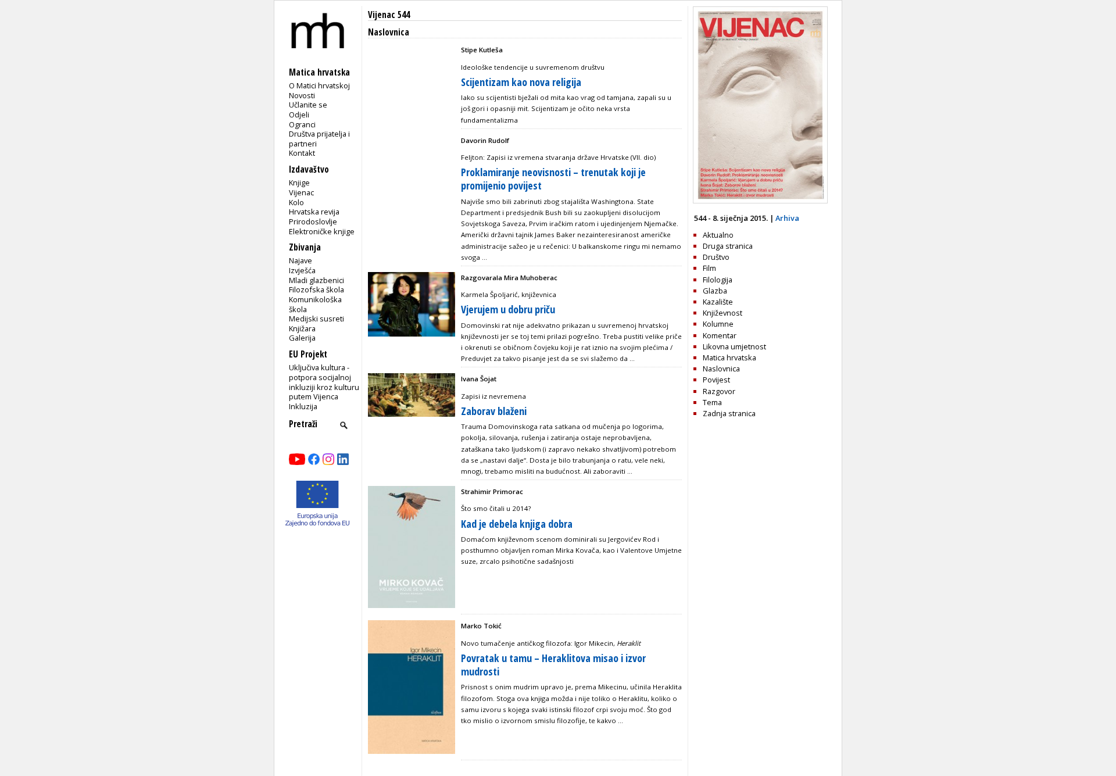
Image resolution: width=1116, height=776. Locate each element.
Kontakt (302, 153)
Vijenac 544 (389, 15)
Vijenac (301, 192)
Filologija (717, 279)
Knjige (299, 182)
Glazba (715, 290)
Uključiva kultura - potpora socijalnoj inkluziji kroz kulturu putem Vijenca (324, 382)
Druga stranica (728, 246)
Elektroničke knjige (322, 231)
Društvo (716, 257)
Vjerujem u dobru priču (508, 309)
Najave (300, 260)
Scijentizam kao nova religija (521, 82)
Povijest (716, 379)
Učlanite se (308, 104)
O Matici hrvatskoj (319, 85)
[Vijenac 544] (760, 200)
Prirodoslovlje (313, 221)
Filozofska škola (316, 289)
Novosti (302, 95)
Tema (712, 402)
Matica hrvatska (729, 357)
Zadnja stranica (729, 413)
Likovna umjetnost (734, 346)
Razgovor (719, 391)
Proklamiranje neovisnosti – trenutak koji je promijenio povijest (553, 178)
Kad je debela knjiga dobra (517, 524)
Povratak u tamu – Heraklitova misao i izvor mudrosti (553, 664)
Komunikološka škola (315, 304)
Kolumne (718, 324)
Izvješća (302, 270)
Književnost (722, 312)
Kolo (296, 202)
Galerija (302, 337)
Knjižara (302, 328)
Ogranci (302, 124)
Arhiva (787, 218)
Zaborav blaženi (494, 411)
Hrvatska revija (314, 211)
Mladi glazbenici (316, 280)
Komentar (719, 335)
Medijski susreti (316, 318)
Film (709, 268)
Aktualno (718, 235)
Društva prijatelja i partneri (319, 138)
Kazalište (718, 301)
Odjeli (299, 114)
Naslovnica (721, 368)
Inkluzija (303, 406)
